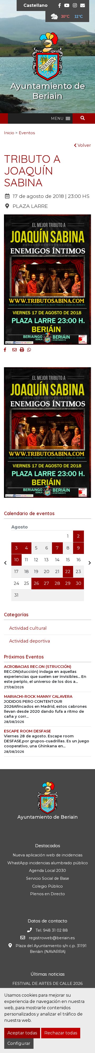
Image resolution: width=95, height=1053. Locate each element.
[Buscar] (84, 118)
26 (36, 583)
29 (67, 583)
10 (16, 559)
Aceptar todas (22, 1032)
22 (67, 571)
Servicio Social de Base (47, 878)
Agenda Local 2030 (47, 870)
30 (78, 583)
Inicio (9, 133)
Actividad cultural (28, 628)
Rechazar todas (60, 1032)
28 (57, 583)
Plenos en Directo (47, 894)
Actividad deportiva (29, 641)
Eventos (27, 133)
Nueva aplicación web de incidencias (47, 855)
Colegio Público (47, 886)
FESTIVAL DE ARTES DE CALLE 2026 (47, 983)
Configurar (18, 1043)
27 (46, 583)
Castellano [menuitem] (35, 5)
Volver (84, 145)
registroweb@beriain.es (52, 938)
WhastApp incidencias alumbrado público (47, 863)
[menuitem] (35, 5)
